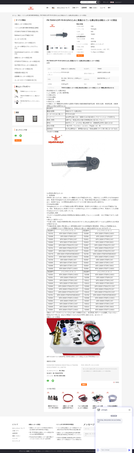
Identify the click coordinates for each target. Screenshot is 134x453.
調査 (98, 2)
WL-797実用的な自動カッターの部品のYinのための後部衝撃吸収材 (42, 433)
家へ (48, 7)
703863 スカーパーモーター (28, 91)
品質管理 (84, 7)
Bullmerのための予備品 (22, 35)
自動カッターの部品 (21, 24)
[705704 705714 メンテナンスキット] (16, 102)
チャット (105, 2)
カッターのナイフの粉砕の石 (24, 80)
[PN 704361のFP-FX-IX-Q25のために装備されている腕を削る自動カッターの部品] (59, 34)
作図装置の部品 (20, 72)
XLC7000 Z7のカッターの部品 (24, 65)
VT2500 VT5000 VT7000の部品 (25, 31)
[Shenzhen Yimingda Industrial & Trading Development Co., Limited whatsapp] (21, 135)
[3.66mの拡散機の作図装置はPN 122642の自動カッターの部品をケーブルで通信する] (112, 397)
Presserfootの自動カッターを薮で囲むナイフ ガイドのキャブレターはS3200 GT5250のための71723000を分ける (42, 438)
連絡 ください (93, 7)
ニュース (102, 7)
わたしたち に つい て (63, 7)
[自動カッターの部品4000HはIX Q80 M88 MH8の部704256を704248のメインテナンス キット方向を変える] (97, 397)
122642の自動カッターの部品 (74, 356)
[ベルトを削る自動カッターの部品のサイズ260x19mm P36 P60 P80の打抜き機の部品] (82, 397)
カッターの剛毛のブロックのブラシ (26, 46)
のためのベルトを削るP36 (57, 356)
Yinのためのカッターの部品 (23, 43)
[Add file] (98, 450)
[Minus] (129, 410)
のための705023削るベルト (91, 356)
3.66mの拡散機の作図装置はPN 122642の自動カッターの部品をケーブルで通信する (112, 407)
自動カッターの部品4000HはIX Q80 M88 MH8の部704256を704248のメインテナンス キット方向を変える (98, 407)
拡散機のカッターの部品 (23, 76)
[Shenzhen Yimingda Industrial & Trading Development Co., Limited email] (17, 135)
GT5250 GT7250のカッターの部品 (26, 61)
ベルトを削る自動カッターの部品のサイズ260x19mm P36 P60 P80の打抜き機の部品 (83, 407)
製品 (53, 7)
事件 (109, 7)
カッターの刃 (19, 39)
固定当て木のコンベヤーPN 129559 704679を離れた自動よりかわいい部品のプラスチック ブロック (53, 407)
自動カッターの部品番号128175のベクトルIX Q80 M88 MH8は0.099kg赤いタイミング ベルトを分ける (68, 407)
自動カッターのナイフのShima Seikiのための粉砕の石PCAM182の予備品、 (41, 428)
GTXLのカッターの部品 (22, 69)
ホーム (14, 15)
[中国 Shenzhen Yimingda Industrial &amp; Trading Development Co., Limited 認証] (19, 118)
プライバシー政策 (24, 451)
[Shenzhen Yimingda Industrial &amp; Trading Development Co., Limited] (31, 8)
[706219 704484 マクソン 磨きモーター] (16, 96)
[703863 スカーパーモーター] (16, 91)
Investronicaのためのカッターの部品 (27, 52)
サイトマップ (16, 441)
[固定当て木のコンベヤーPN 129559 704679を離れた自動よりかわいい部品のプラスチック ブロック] (53, 397)
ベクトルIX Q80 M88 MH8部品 (30, 15)
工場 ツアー (75, 7)
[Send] (129, 450)
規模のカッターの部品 (22, 58)
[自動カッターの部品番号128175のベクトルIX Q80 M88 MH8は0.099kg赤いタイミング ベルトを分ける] (68, 397)
